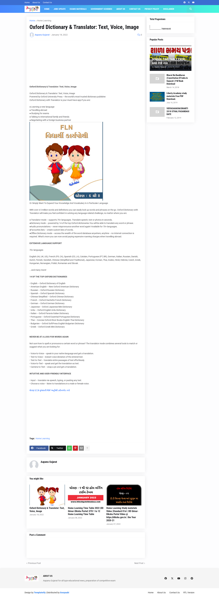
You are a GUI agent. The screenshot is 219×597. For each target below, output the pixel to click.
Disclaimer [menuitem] (168, 9)
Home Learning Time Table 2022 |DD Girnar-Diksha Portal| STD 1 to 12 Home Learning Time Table (85, 511)
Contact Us (47, 2)
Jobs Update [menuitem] (60, 9)
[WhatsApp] (69, 448)
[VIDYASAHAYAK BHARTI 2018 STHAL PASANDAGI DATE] (157, 112)
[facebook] (184, 2)
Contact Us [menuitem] (134, 9)
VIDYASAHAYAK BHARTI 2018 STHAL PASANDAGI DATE (178, 111)
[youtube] (193, 2)
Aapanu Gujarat (49, 461)
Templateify (39, 592)
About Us (36, 2)
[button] (190, 9)
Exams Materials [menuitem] (78, 9)
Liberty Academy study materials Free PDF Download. (177, 96)
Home (27, 2)
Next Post (138, 563)
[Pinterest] (75, 448)
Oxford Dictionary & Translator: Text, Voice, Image (47, 510)
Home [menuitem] (46, 9)
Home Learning (44, 21)
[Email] (81, 448)
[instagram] (185, 578)
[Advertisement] (85, 64)
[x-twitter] (189, 2)
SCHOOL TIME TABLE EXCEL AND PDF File (169, 61)
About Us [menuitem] (120, 9)
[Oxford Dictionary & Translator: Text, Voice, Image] (47, 495)
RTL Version (188, 592)
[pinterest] (191, 578)
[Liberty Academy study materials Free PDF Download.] (157, 97)
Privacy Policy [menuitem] (152, 9)
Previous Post (34, 563)
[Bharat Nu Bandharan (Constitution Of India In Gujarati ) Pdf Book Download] (157, 79)
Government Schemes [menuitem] (101, 9)
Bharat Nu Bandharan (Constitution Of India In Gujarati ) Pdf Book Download (177, 79)
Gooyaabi (64, 592)
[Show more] (87, 448)
